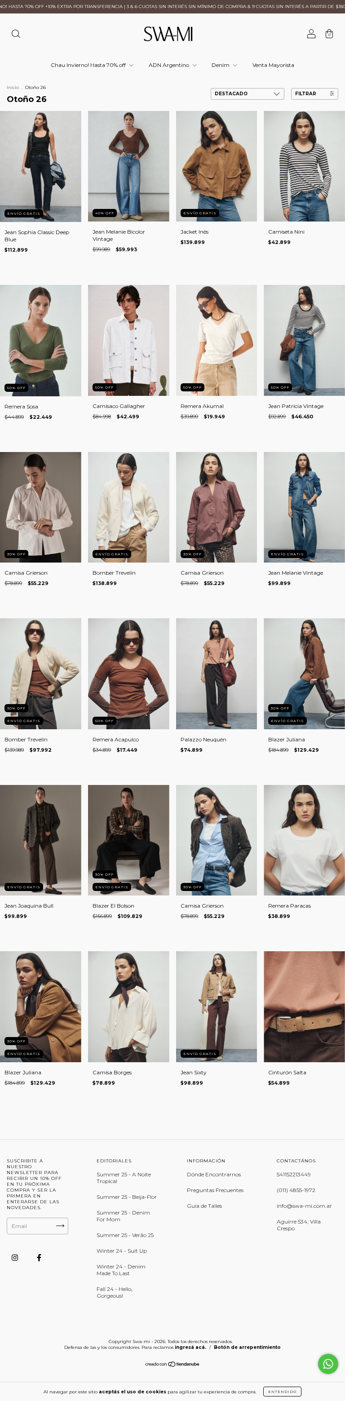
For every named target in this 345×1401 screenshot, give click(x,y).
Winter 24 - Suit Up (122, 1250)
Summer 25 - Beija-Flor (127, 1196)
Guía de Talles (204, 1205)
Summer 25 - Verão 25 (125, 1235)
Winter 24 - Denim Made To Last (121, 1270)
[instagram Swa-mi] (15, 1257)
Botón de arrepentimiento (247, 1347)
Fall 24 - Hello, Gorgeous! (115, 1292)
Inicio (13, 87)
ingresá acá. (190, 1347)
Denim (221, 65)
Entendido (282, 1391)
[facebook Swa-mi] (39, 1257)
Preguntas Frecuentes (215, 1190)
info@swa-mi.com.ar (304, 1205)
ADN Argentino (169, 65)
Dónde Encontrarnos (214, 1174)
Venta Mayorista (273, 65)
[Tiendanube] (173, 1364)
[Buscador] (15, 34)
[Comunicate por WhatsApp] (328, 1364)
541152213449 (294, 1174)
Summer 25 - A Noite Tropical (124, 1177)
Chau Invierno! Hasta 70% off (89, 65)
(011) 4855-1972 (296, 1190)
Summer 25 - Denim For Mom (123, 1216)
